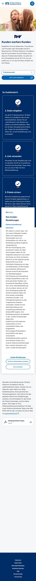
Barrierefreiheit (18, 574)
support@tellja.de (10, 413)
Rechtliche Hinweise (18, 568)
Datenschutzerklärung (13, 224)
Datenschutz (18, 563)
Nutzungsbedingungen (18, 566)
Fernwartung (18, 577)
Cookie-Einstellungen (18, 357)
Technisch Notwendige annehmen (18, 361)
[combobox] (18, 72)
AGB (18, 571)
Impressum (18, 560)
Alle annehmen (18, 367)
